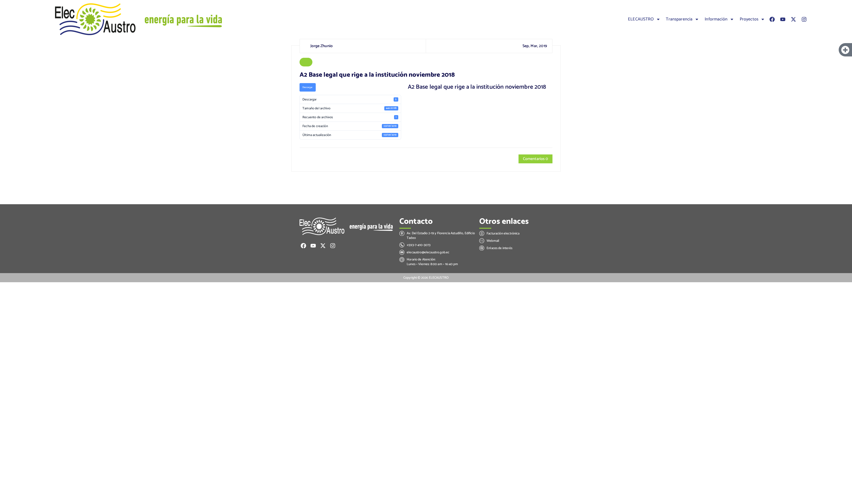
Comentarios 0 (535, 159)
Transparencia (679, 19)
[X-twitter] (793, 19)
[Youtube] (782, 19)
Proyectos (749, 19)
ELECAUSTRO (641, 19)
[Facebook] (772, 19)
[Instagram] (804, 19)
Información (716, 19)
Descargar (307, 87)
